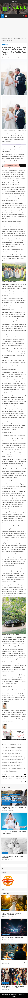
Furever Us (14, 447)
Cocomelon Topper (18, 750)
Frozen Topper (20, 755)
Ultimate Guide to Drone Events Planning (12, 937)
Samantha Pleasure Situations (8, 233)
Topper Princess (19, 767)
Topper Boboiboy (13, 762)
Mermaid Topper (18, 756)
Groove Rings (5, 796)
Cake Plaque (16, 749)
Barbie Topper (20, 744)
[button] (5, 16)
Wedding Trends (6, 934)
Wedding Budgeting (16, 798)
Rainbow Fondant (20, 758)
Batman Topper (5, 746)
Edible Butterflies (12, 752)
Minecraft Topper (5, 758)
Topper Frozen (14, 764)
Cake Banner (12, 747)
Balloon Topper (13, 744)
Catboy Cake (11, 750)
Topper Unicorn (11, 770)
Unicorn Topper (5, 771)
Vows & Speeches (17, 304)
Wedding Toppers (13, 771)
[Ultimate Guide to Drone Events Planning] (14, 927)
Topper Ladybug (21, 764)
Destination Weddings (14, 794)
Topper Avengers (14, 761)
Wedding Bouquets (7, 798)
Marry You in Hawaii (17, 491)
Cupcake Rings (5, 752)
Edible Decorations (20, 752)
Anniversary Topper (15, 743)
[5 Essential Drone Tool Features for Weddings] (14, 952)
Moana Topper (13, 758)
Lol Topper (12, 756)
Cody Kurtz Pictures (19, 689)
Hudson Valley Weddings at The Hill (10, 575)
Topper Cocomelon (6, 764)
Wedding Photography (7, 802)
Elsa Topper (4, 753)
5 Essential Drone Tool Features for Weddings (14, 962)
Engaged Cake (11, 753)
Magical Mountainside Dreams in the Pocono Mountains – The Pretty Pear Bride (20, 778)
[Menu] (5, 16)
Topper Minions (5, 767)
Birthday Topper (12, 746)
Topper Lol (4, 765)
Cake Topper (5, 44)
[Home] (2, 16)
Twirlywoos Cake (19, 770)
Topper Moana (12, 767)
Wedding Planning (18, 802)
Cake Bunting (18, 747)
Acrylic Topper (7, 743)
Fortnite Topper (13, 755)
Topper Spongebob (21, 768)
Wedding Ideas (14, 800)
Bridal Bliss (8, 643)
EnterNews (20, 994)
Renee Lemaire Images (7, 690)
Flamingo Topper (18, 753)
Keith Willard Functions (20, 401)
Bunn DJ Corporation (15, 360)
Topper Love (10, 765)
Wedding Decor (6, 800)
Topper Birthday (22, 761)
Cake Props (22, 749)
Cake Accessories (5, 747)
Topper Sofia (4, 768)
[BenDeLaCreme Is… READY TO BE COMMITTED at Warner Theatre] (14, 821)
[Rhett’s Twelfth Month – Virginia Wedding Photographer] (14, 846)
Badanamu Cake (5, 744)
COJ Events (16, 184)
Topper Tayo (4, 770)
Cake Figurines (5, 749)
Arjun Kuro (5, 57)
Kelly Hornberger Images (8, 689)
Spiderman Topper (20, 759)
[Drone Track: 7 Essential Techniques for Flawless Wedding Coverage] (14, 903)
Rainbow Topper (5, 759)
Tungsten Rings (13, 796)
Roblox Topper (13, 759)
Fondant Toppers (5, 755)
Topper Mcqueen (17, 765)
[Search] (23, 16)
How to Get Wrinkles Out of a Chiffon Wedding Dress (8, 777)
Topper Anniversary (6, 761)
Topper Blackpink (5, 762)
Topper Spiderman (12, 768)
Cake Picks (11, 749)
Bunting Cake (19, 746)
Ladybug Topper (5, 756)
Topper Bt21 (20, 762)
